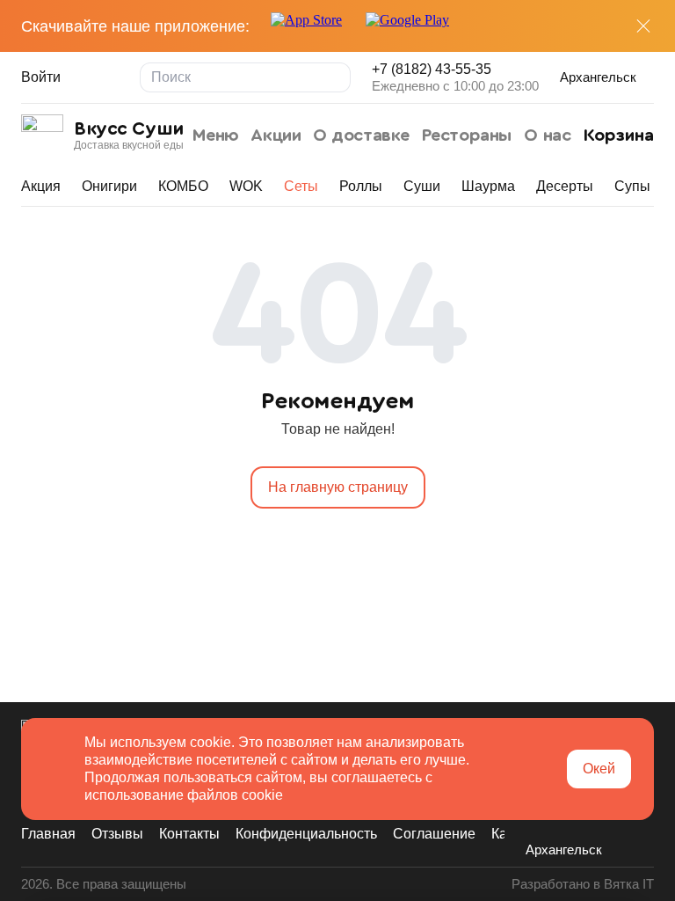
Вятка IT (629, 883)
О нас (547, 135)
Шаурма (488, 186)
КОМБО (183, 186)
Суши (421, 186)
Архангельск (598, 77)
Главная (48, 833)
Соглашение (434, 833)
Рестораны (467, 135)
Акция (41, 186)
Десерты (564, 186)
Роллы (360, 186)
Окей (599, 768)
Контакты (189, 833)
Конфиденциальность (306, 833)
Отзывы (117, 833)
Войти (41, 77)
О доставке (361, 135)
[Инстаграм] (567, 820)
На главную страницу (338, 487)
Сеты (301, 186)
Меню (215, 135)
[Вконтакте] (536, 820)
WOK (246, 186)
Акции (275, 135)
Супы (632, 186)
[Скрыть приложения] (643, 26)
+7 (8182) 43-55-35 (431, 69)
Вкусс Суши (129, 129)
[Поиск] (336, 77)
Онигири (109, 186)
